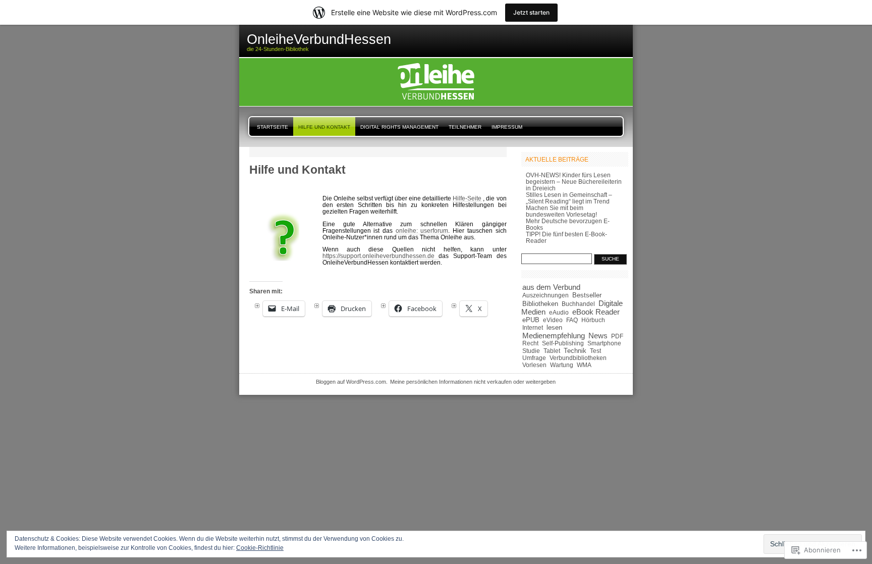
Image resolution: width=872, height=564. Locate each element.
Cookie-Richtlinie (260, 547)
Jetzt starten (531, 12)
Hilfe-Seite (467, 198)
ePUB (530, 320)
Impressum (507, 127)
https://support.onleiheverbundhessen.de (380, 255)
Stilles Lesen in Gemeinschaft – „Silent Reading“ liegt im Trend (569, 197)
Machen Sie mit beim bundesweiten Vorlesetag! (561, 211)
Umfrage (534, 358)
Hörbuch (593, 320)
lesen (554, 327)
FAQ (572, 320)
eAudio (559, 312)
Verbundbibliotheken (578, 358)
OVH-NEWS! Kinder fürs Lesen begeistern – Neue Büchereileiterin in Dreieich (574, 181)
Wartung (561, 365)
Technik (575, 350)
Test (595, 350)
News (598, 335)
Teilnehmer (465, 127)
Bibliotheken (540, 303)
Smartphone (604, 343)
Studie (531, 350)
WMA (584, 365)
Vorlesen (534, 365)
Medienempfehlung (553, 335)
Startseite (272, 127)
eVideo (553, 320)
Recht (530, 343)
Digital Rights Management (399, 127)
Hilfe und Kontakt (324, 127)
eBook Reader (596, 312)
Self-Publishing (563, 343)
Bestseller (587, 295)
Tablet (551, 350)
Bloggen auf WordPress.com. (352, 382)
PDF (617, 336)
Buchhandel (578, 303)
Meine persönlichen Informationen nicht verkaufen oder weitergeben (473, 382)
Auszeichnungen (545, 295)
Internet (532, 327)
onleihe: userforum (422, 230)
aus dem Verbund (551, 287)
